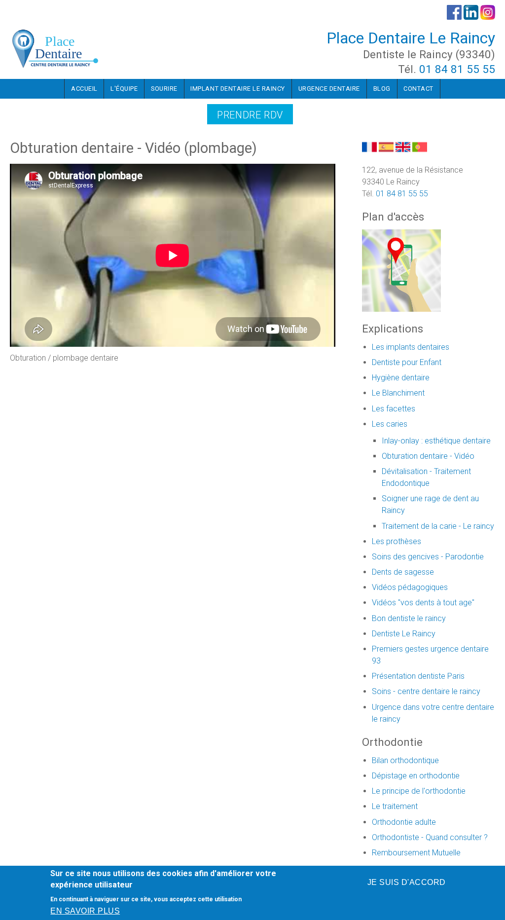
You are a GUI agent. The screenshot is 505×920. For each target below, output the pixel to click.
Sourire (164, 88)
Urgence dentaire (329, 88)
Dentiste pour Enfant (406, 362)
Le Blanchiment (398, 393)
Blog (382, 88)
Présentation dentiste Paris (418, 676)
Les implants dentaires (410, 347)
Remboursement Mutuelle (416, 852)
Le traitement (395, 806)
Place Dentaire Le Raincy (410, 38)
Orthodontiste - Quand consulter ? (430, 837)
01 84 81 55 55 (457, 69)
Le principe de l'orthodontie (419, 791)
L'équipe (124, 88)
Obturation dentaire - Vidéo (428, 456)
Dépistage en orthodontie (416, 775)
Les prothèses (396, 541)
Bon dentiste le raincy (409, 618)
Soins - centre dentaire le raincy (426, 691)
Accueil (84, 88)
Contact (418, 88)
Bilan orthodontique (405, 760)
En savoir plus (85, 911)
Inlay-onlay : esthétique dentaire (436, 440)
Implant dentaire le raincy (237, 88)
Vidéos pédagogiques (410, 587)
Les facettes (393, 408)
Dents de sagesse (403, 572)
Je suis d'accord (406, 882)
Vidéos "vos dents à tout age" (423, 602)
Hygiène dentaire (401, 377)
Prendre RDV (250, 115)
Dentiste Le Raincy (403, 633)
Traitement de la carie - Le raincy (438, 526)
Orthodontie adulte (404, 822)
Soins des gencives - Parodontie (428, 556)
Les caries (389, 424)
